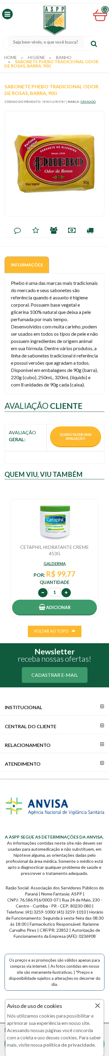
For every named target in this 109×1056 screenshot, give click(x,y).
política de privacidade (69, 1045)
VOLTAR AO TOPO (51, 631)
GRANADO (88, 101)
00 (105, 9)
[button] (7, 14)
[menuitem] (10, 57)
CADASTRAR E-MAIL (54, 675)
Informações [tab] (27, 264)
